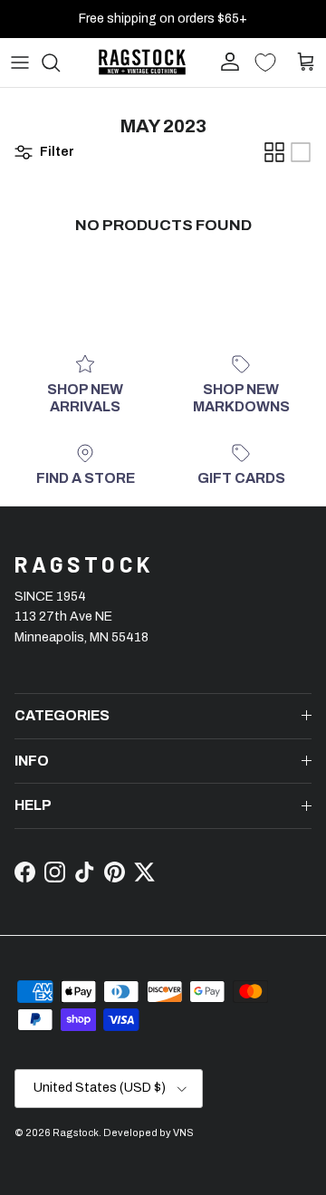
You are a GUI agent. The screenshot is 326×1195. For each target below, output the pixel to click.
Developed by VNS (148, 1132)
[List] (301, 152)
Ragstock (76, 1132)
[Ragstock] (142, 62)
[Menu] (20, 62)
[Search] (60, 62)
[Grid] (274, 152)
